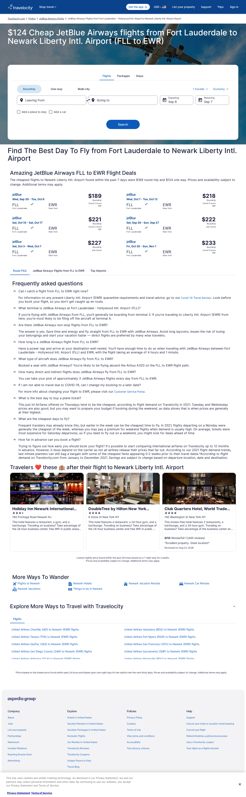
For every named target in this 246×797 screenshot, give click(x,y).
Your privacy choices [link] (138, 748)
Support (206, 6)
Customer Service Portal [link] (129, 391)
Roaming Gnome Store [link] (20, 754)
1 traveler (198, 89)
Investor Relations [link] (17, 748)
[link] (39, 584)
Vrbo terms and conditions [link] (141, 736)
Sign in (234, 6)
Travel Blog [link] (73, 766)
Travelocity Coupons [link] (78, 754)
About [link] (11, 717)
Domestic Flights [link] (76, 736)
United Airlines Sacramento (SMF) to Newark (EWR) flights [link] (160, 651)
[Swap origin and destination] (88, 100)
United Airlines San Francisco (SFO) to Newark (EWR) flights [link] (161, 644)
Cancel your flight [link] (195, 729)
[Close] (240, 784)
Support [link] (190, 717)
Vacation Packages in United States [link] (86, 729)
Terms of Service (41, 793)
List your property (183, 6)
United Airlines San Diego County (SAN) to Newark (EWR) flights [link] (52, 651)
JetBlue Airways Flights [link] (51, 18)
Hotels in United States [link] (79, 717)
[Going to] (123, 100)
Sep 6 (172, 102)
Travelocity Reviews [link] (78, 748)
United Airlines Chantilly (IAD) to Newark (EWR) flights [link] (45, 629)
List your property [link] (17, 729)
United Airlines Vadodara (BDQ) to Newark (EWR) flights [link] (159, 629)
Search (123, 124)
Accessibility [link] (133, 742)
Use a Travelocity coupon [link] (200, 742)
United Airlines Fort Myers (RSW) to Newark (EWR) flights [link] (159, 636)
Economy (219, 89)
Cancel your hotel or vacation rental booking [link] (210, 723)
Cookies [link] (131, 723)
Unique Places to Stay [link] (79, 760)
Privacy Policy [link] (134, 717)
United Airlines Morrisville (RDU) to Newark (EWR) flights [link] (159, 658)
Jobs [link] (10, 723)
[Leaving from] (51, 100)
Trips (220, 6)
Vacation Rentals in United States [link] (85, 723)
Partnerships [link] (14, 736)
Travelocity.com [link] (16, 18)
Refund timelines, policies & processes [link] (206, 736)
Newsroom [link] (13, 742)
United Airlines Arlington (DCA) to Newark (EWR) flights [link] (46, 658)
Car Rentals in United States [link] (82, 742)
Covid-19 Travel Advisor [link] (196, 297)
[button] (123, 606)
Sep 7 (208, 102)
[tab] (107, 76)
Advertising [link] (14, 760)
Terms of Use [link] (134, 729)
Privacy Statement (18, 793)
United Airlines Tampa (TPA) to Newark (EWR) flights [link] (44, 636)
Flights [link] (32, 18)
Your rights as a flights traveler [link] (202, 748)
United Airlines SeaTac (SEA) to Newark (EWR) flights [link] (45, 644)
